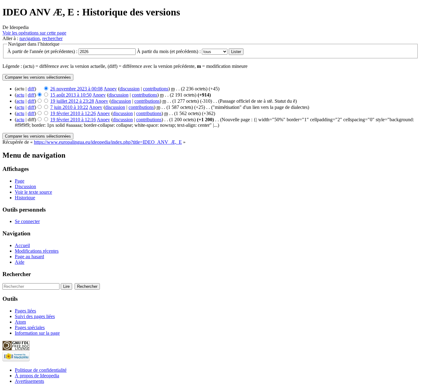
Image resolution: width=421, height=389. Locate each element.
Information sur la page (37, 333)
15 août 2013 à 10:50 (71, 94)
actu (20, 94)
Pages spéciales (30, 327)
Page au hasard (29, 256)
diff (31, 88)
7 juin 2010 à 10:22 (69, 107)
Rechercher (16, 274)
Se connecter (27, 221)
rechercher (52, 38)
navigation (29, 38)
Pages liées (25, 310)
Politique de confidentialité (41, 370)
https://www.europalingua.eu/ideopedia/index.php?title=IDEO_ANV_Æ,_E (108, 142)
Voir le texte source (33, 192)
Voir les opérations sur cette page (34, 32)
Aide (19, 262)
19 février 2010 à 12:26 (73, 113)
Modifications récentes (37, 251)
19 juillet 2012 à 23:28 (72, 101)
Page (19, 181)
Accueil (22, 245)
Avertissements (29, 381)
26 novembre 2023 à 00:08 (76, 88)
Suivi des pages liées (35, 316)
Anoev (110, 88)
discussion (130, 88)
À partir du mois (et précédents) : (169, 51)
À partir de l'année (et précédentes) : (42, 51)
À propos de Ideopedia (37, 375)
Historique (25, 197)
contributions (155, 88)
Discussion (25, 186)
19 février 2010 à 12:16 (73, 119)
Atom (20, 322)
